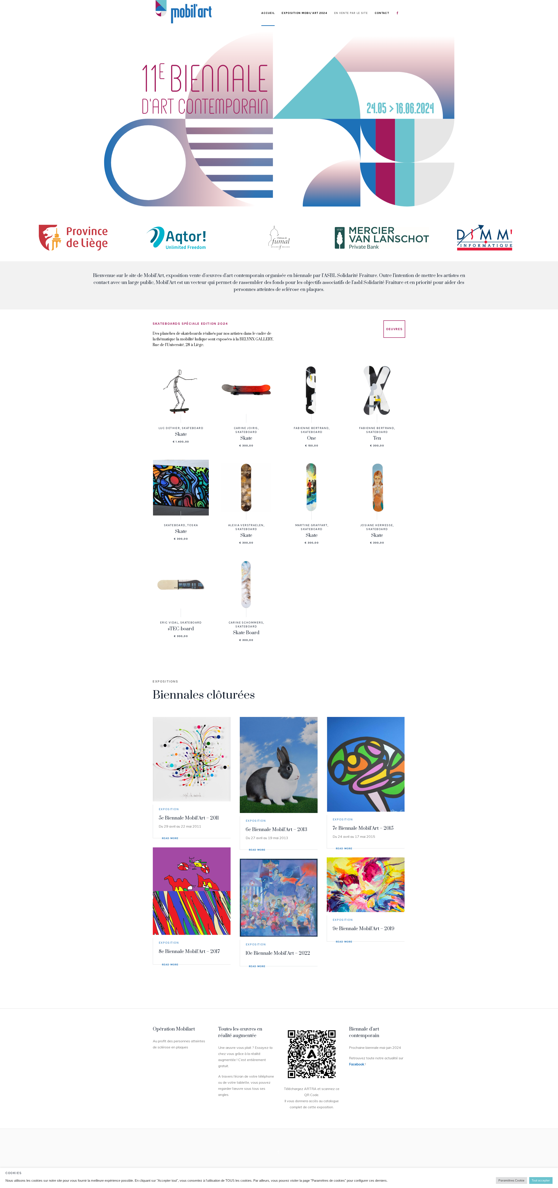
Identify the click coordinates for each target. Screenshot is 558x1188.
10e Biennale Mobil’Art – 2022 (278, 953)
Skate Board (246, 633)
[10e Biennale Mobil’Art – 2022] (279, 898)
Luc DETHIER (169, 428)
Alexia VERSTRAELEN (246, 525)
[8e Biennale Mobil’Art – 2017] (192, 891)
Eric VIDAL (169, 622)
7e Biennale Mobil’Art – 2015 (363, 828)
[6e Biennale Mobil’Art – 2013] (279, 765)
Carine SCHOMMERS (246, 622)
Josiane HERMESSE (376, 525)
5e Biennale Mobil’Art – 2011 (189, 818)
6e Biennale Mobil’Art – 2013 (276, 830)
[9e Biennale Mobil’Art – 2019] (366, 884)
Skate (181, 434)
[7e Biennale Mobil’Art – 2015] (366, 764)
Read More (170, 838)
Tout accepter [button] (541, 1180)
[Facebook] (278, 1151)
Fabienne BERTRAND (311, 428)
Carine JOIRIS (246, 428)
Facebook (356, 1064)
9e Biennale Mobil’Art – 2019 (363, 929)
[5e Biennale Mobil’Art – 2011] (192, 759)
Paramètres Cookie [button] (511, 1180)
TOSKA (192, 525)
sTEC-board (181, 629)
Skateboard (192, 428)
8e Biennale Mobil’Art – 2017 (189, 952)
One (311, 438)
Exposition (169, 809)
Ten (377, 438)
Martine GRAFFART (311, 525)
